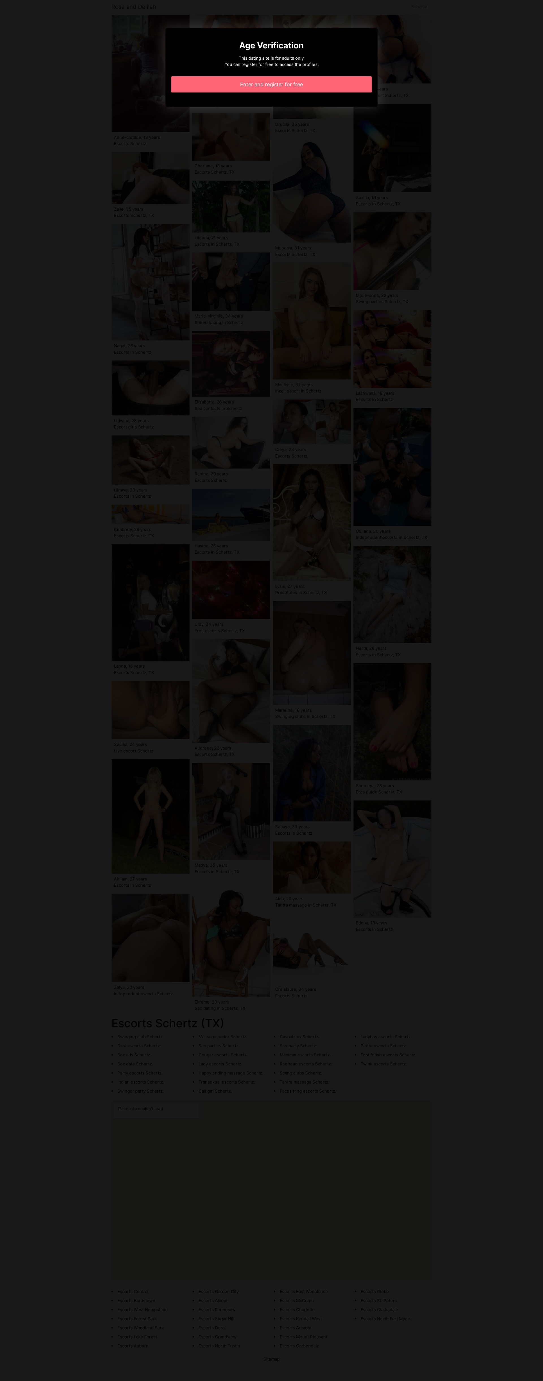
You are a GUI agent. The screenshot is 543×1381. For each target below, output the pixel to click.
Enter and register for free (271, 84)
